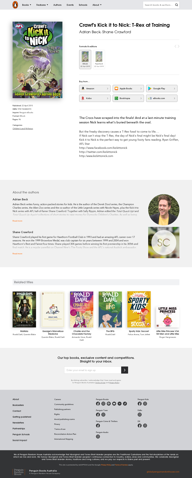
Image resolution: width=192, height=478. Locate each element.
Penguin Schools (21, 434)
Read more (17, 220)
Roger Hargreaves (167, 337)
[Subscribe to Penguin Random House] (124, 370)
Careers (57, 399)
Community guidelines (64, 404)
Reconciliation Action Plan (65, 434)
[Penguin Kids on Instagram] (145, 404)
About (16, 399)
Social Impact (20, 440)
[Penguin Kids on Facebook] (140, 404)
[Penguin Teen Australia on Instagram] (103, 415)
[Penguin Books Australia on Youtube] (114, 404)
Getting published (22, 416)
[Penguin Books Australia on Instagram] (103, 404)
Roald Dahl (17, 334)
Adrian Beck (89, 32)
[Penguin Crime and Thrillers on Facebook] (98, 426)
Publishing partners (62, 409)
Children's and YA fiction (23, 128)
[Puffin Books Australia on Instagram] (140, 415)
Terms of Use (100, 382)
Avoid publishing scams (64, 419)
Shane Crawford (116, 32)
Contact (17, 411)
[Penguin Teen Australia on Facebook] (98, 415)
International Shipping (63, 439)
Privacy (57, 424)
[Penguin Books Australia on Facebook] (98, 404)
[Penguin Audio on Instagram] (98, 436)
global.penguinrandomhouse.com (163, 471)
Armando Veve (78, 337)
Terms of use (59, 429)
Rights (57, 414)
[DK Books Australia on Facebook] (140, 426)
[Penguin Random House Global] (21, 471)
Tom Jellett (145, 334)
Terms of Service (121, 464)
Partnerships (19, 428)
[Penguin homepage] (15, 5)
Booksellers (18, 405)
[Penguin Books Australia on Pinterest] (109, 404)
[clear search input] (176, 5)
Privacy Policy (114, 382)
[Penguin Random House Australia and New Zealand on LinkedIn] (120, 404)
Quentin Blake (29, 334)
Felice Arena (133, 334)
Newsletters (18, 422)
